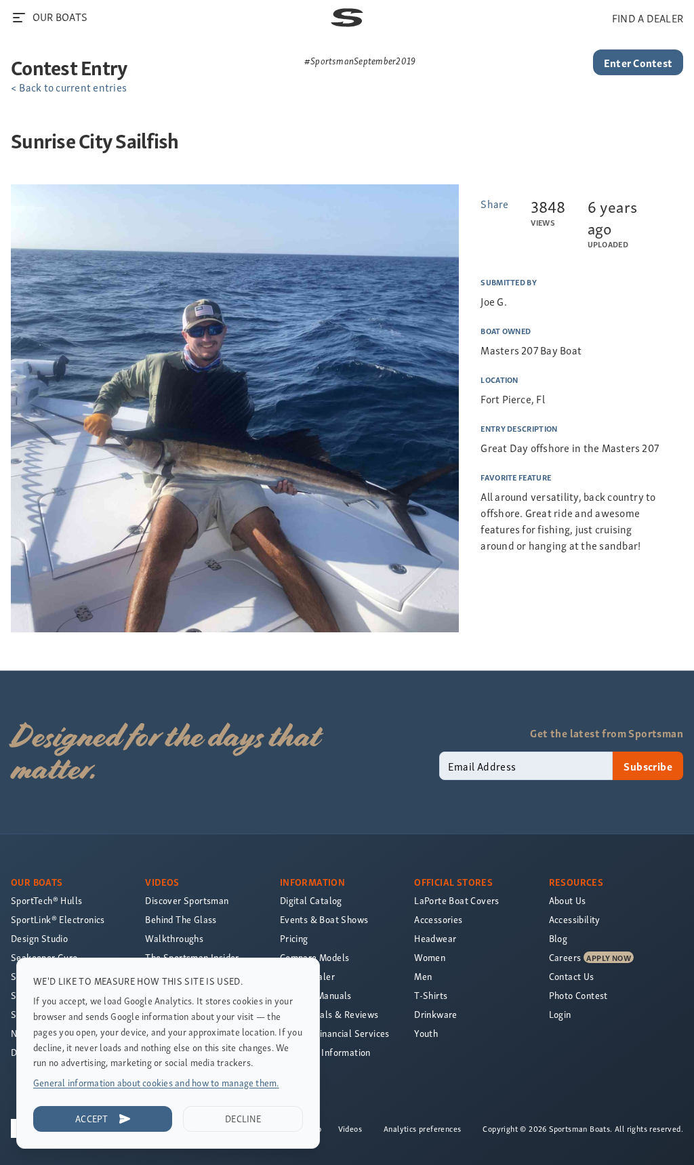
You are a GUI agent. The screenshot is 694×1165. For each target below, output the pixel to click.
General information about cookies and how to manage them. (156, 1082)
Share (494, 203)
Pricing (294, 938)
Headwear (435, 938)
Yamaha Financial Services (335, 1033)
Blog (558, 938)
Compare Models (315, 957)
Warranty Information (325, 1052)
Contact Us (571, 976)
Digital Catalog (311, 900)
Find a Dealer (307, 976)
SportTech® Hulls (46, 900)
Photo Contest (578, 995)
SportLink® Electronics (58, 919)
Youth (426, 1033)
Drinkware (435, 1014)
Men (423, 976)
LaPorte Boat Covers (456, 900)
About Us (567, 900)
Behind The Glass (180, 919)
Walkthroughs (174, 938)
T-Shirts (430, 995)
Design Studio (39, 938)
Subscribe (648, 765)
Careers (565, 957)
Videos (350, 1128)
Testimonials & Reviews (329, 1014)
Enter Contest (638, 62)
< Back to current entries (69, 86)
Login (560, 1014)
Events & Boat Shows (324, 919)
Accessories (438, 919)
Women (429, 957)
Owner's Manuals (316, 995)
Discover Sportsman (186, 900)
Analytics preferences (422, 1128)
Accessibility (574, 919)
